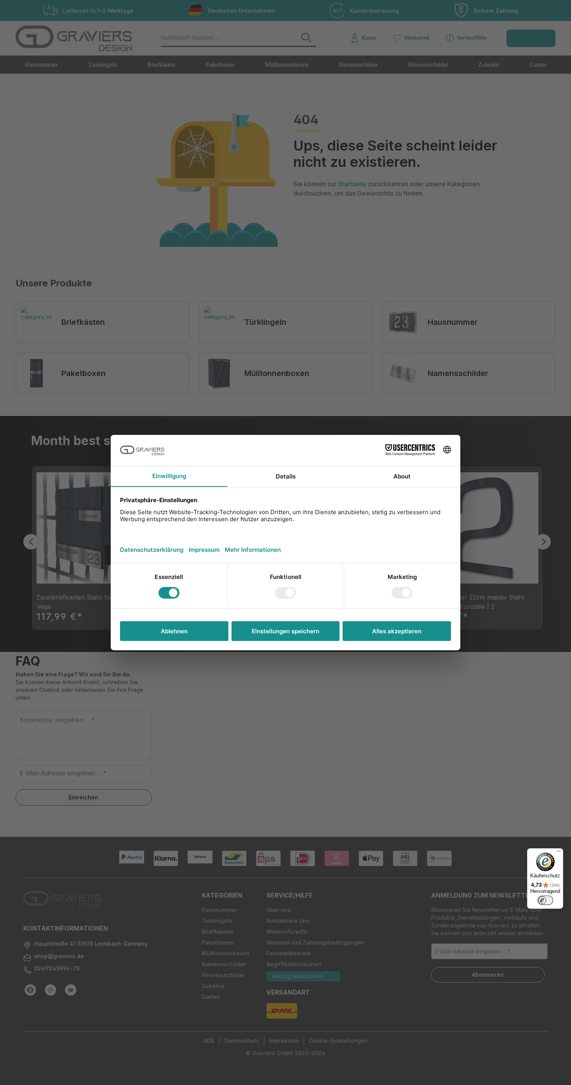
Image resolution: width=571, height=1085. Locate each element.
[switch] (545, 900)
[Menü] (558, 853)
